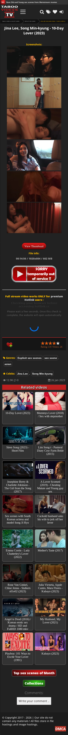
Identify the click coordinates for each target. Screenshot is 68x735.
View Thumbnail (34, 246)
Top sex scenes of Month (34, 673)
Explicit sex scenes (30, 21)
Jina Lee (22, 373)
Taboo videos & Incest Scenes (10, 21)
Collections (34, 683)
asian (8, 364)
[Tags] (48, 11)
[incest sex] (9, 12)
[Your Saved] (55, 11)
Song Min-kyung (42, 373)
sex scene (50, 357)
